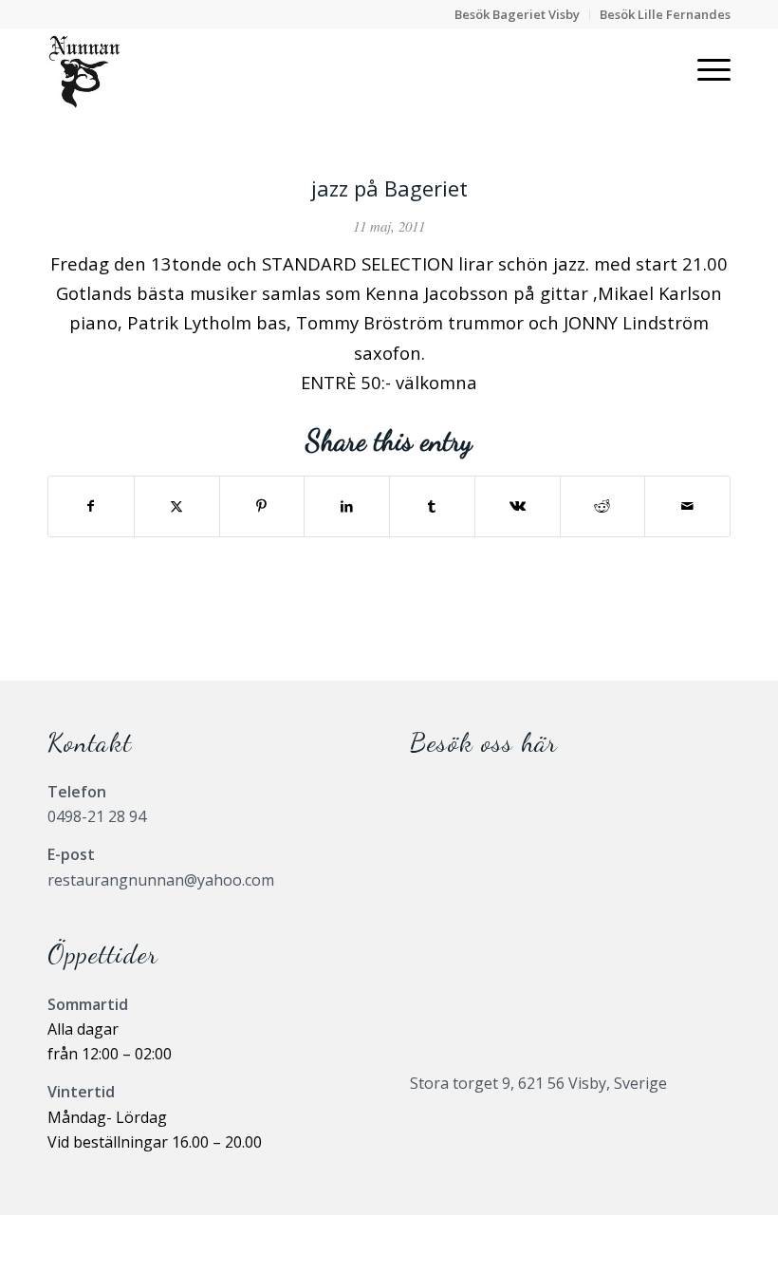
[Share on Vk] (517, 506)
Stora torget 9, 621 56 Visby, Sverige (538, 1083)
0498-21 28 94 (96, 816)
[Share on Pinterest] (262, 506)
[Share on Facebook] (91, 506)
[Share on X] (177, 506)
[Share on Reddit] (603, 506)
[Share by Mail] (687, 506)
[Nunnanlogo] (83, 70)
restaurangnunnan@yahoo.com (160, 880)
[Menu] (704, 70)
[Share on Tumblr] (432, 506)
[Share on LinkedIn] (347, 506)
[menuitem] (517, 14)
